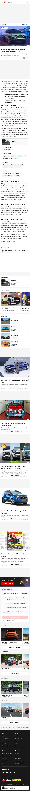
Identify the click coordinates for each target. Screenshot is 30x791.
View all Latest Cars (14, 722)
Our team (17, 756)
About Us (17, 753)
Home (2, 727)
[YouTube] (3, 772)
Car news (4, 743)
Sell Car (3, 763)
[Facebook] (10, 772)
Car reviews (5, 741)
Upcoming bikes (18, 738)
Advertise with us (19, 763)
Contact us (4, 761)
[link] (11, 634)
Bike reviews (18, 741)
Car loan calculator (6, 746)
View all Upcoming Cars (14, 647)
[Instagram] (7, 772)
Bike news (17, 743)
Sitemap (4, 758)
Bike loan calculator (19, 746)
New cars (4, 736)
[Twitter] (14, 772)
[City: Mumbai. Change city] (28, 2)
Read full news (14, 388)
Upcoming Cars (5, 738)
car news (8, 727)
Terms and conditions (20, 761)
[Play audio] (25, 551)
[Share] (28, 46)
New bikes (17, 736)
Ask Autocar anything (7, 753)
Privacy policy (18, 758)
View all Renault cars (14, 673)
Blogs (3, 756)
